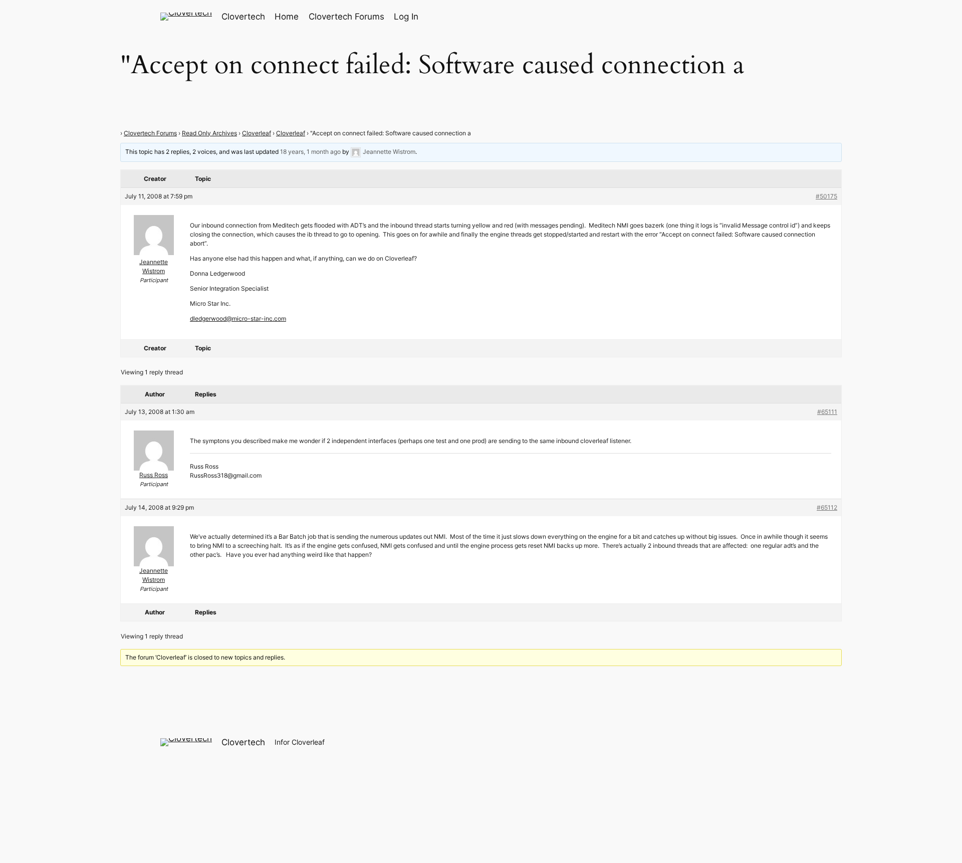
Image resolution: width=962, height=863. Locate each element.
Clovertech (243, 17)
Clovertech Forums (150, 133)
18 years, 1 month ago (310, 151)
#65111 (827, 411)
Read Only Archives (209, 133)
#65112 (827, 507)
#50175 (826, 196)
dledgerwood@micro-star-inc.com (238, 318)
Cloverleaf (256, 133)
